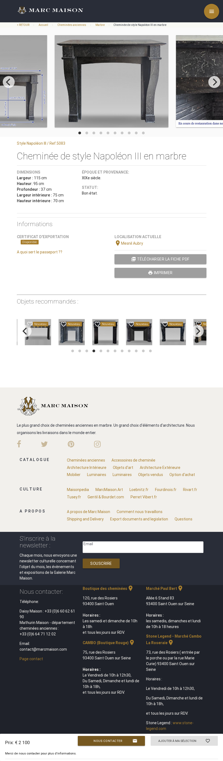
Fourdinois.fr (165, 489)
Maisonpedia (78, 489)
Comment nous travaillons (139, 511)
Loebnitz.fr (138, 489)
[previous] (9, 82)
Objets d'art (123, 467)
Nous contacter (115, 740)
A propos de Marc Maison (88, 511)
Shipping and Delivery (85, 519)
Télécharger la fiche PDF (160, 259)
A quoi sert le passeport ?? (39, 252)
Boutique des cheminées (108, 588)
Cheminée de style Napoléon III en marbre (139, 25)
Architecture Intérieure (86, 467)
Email (88, 543)
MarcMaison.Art (109, 489)
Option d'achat (182, 474)
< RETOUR (23, 25)
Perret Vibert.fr (144, 497)
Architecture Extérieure (160, 467)
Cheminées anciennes (72, 25)
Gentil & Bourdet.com (106, 497)
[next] (214, 82)
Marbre (100, 25)
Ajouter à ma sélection (184, 740)
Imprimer (160, 272)
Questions (183, 519)
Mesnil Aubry (128, 243)
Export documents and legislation (139, 519)
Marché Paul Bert (165, 588)
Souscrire (101, 563)
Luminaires (96, 474)
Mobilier (73, 474)
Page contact (31, 658)
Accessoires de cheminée (133, 460)
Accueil (43, 25)
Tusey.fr (74, 497)
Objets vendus (150, 474)
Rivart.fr (190, 489)
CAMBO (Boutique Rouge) (109, 642)
